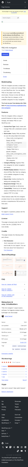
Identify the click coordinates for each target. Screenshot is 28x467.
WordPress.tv (6, 423)
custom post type (22, 346)
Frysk (6, 443)
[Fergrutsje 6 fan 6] (24, 272)
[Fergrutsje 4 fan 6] (24, 266)
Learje (3, 414)
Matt (4, 431)
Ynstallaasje (6, 68)
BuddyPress (6, 436)
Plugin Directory (6, 7)
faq (13, 349)
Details (5, 60)
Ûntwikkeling (6, 72)
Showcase (18, 401)
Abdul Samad (9, 50)
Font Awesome (8, 250)
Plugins (17, 407)
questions (17, 349)
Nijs (3, 404)
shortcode (23, 349)
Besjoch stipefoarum (7, 391)
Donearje (18, 420)
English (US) (23, 342)
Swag (17, 423)
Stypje (5, 76)
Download (5, 54)
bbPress (5, 433)
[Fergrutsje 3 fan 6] (11, 266)
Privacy (4, 409)
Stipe (3, 417)
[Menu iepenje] (25, 2)
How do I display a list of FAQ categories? (8, 295)
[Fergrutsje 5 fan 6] (11, 272)
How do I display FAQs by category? (7, 289)
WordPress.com (7, 428)
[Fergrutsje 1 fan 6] (11, 259)
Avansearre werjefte (7, 353)
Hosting (4, 407)
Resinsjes (5, 64)
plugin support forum (7, 214)
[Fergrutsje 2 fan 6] (24, 259)
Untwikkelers (5, 420)
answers (14, 346)
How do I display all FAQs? (9, 284)
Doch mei (17, 414)
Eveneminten (18, 417)
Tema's (17, 404)
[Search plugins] (18, 17)
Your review (5, 380)
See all (24, 380)
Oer (3, 401)
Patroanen (18, 409)
